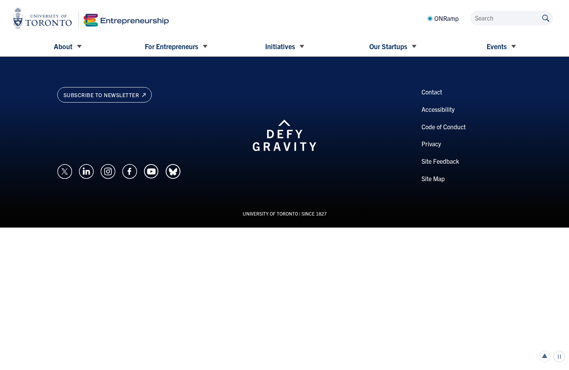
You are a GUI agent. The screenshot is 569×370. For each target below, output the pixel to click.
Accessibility (438, 109)
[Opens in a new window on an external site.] (64, 170)
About (63, 46)
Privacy (431, 143)
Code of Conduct (444, 126)
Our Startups (388, 46)
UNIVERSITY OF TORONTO (270, 213)
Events (497, 46)
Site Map (433, 178)
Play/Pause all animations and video (559, 356)
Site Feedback (440, 161)
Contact (432, 92)
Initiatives (280, 46)
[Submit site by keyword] (545, 18)
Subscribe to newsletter (102, 94)
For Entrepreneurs (171, 46)
